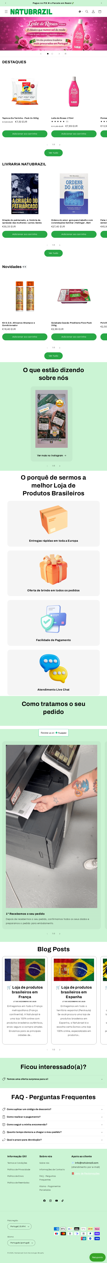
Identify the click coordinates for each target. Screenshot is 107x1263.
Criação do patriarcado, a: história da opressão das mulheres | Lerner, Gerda (22, 221)
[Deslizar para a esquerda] (47, 145)
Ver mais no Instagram (50, 455)
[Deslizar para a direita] (60, 145)
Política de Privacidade (18, 1170)
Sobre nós (44, 1163)
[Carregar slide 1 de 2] (48, 53)
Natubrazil (18, 1253)
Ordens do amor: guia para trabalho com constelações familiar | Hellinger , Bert (72, 221)
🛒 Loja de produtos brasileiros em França (25, 992)
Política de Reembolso (18, 1183)
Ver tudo (53, 153)
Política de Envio (15, 1176)
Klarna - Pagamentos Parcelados (50, 1188)
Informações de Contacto (52, 1170)
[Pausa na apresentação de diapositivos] (66, 54)
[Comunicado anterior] (6, 3)
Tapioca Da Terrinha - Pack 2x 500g (20, 118)
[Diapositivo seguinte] (59, 54)
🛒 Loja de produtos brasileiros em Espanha (74, 992)
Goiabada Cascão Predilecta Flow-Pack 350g (71, 324)
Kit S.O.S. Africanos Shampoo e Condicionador (18, 324)
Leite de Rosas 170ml (62, 118)
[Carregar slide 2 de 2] (52, 53)
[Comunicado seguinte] (101, 3)
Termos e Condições (17, 1163)
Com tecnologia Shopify (34, 1253)
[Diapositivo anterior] (41, 54)
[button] (6, 11)
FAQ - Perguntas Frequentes (47, 1178)
